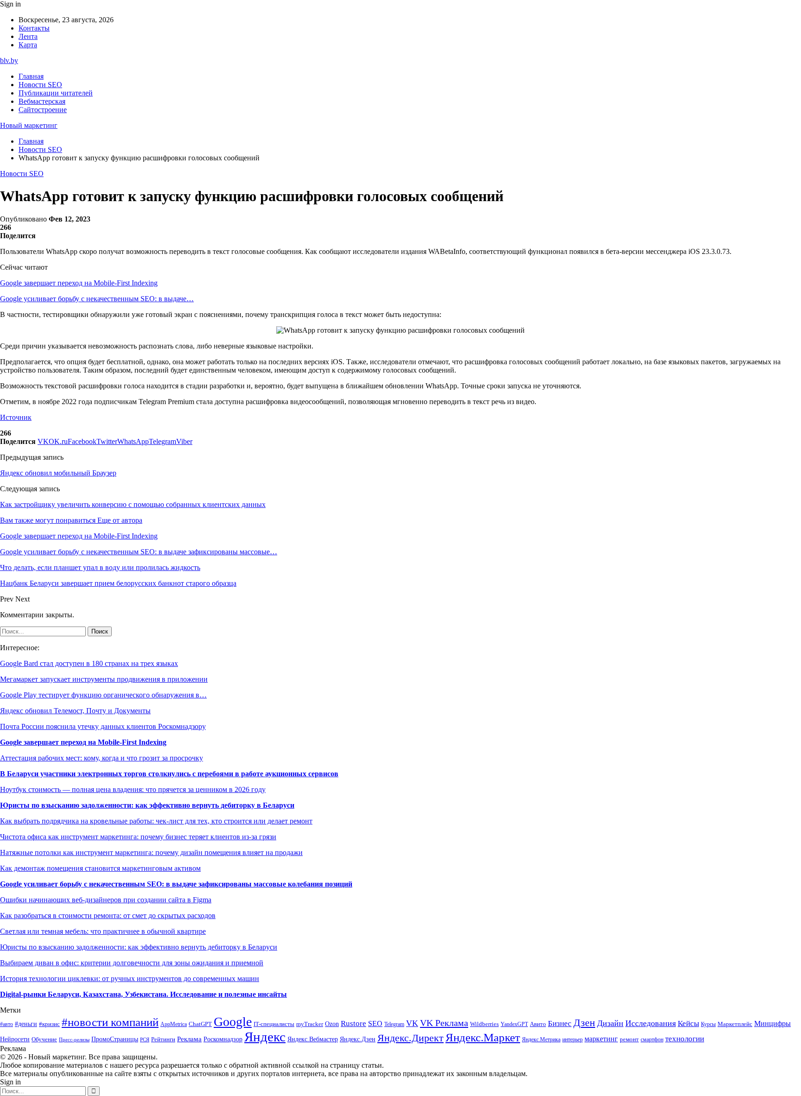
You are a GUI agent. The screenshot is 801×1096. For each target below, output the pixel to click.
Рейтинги (163, 1039)
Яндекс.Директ (410, 1038)
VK (412, 1023)
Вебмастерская (42, 101)
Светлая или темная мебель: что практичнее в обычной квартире (103, 931)
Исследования (650, 1023)
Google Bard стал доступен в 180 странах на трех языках (89, 663)
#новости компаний (110, 1022)
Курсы (708, 1024)
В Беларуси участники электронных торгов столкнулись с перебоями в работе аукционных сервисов (169, 774)
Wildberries (484, 1024)
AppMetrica (173, 1024)
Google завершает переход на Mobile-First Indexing (79, 283)
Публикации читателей (56, 93)
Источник (16, 417)
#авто (6, 1024)
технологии (684, 1038)
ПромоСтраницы (114, 1039)
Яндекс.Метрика (541, 1040)
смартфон (652, 1040)
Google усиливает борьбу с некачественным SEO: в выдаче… (97, 299)
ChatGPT (200, 1024)
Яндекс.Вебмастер (312, 1039)
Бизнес (560, 1023)
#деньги (26, 1023)
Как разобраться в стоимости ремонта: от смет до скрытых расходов (108, 915)
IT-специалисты (274, 1024)
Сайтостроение (43, 110)
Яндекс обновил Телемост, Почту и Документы (75, 711)
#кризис (49, 1024)
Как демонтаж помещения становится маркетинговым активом (100, 868)
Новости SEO (40, 85)
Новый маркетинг (28, 125)
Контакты (34, 28)
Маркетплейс (735, 1023)
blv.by (9, 60)
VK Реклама (444, 1023)
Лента (28, 36)
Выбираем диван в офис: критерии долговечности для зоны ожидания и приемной (131, 963)
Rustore (353, 1023)
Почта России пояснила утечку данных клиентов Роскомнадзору (103, 726)
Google (233, 1021)
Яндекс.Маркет (482, 1037)
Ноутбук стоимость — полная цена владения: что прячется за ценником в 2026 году (133, 789)
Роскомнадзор (222, 1039)
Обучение (44, 1039)
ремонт (629, 1039)
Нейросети (15, 1039)
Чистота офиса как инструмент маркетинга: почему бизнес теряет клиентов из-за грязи (138, 837)
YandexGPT (514, 1024)
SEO (375, 1023)
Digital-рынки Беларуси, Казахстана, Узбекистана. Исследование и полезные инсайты (143, 994)
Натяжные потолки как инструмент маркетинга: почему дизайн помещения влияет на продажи (151, 852)
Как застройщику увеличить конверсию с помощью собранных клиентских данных (133, 504)
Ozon (332, 1023)
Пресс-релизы (74, 1039)
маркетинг (601, 1038)
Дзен (584, 1022)
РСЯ (144, 1039)
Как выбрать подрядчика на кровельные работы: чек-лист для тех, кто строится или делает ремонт (156, 821)
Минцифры (772, 1023)
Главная (31, 76)
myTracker (309, 1023)
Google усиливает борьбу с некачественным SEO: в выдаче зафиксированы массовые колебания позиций (176, 884)
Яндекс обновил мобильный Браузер (58, 473)
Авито (538, 1023)
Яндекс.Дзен (357, 1039)
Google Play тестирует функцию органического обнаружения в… (103, 695)
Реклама (189, 1039)
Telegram (394, 1024)
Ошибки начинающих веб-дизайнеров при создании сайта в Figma (105, 900)
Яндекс (265, 1036)
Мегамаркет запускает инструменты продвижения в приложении (104, 679)
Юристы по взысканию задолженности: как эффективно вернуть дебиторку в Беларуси (147, 805)
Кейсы (688, 1023)
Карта (28, 45)
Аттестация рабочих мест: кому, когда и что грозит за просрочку (101, 758)
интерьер (572, 1040)
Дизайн (610, 1023)
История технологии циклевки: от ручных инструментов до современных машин (129, 978)
